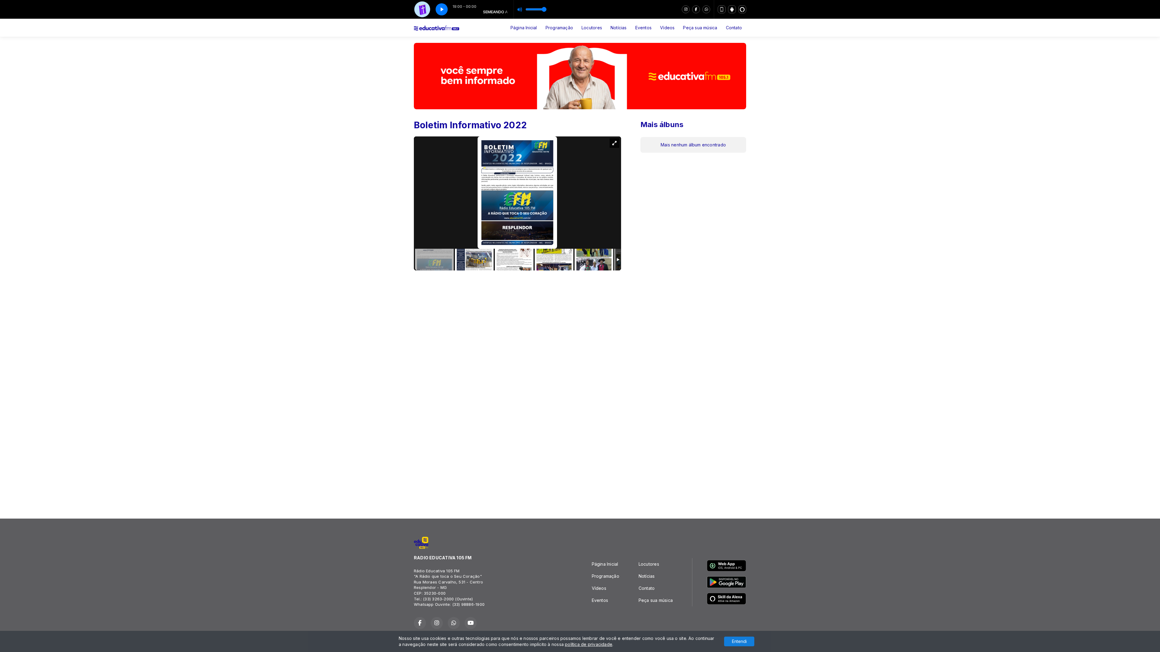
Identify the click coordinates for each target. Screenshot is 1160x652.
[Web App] (722, 9)
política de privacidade (588, 644)
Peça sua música (700, 27)
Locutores (592, 27)
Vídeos (667, 27)
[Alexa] (742, 9)
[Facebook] (696, 9)
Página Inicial (524, 27)
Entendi (739, 641)
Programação (559, 27)
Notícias (619, 27)
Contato (734, 27)
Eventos (643, 27)
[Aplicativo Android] (732, 9)
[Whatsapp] (706, 9)
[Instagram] (686, 9)
